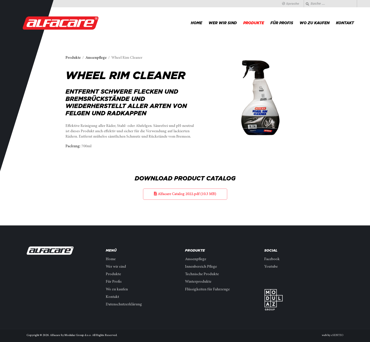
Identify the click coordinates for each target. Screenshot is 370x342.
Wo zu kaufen (315, 23)
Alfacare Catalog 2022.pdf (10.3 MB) (186, 194)
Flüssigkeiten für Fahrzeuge (207, 289)
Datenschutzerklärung (124, 304)
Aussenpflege (195, 259)
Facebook (272, 259)
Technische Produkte (202, 274)
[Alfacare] (60, 23)
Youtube (271, 267)
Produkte (253, 23)
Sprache (292, 4)
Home (196, 23)
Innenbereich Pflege (201, 267)
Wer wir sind (223, 23)
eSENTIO (337, 335)
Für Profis (281, 23)
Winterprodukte (198, 282)
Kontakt (345, 23)
